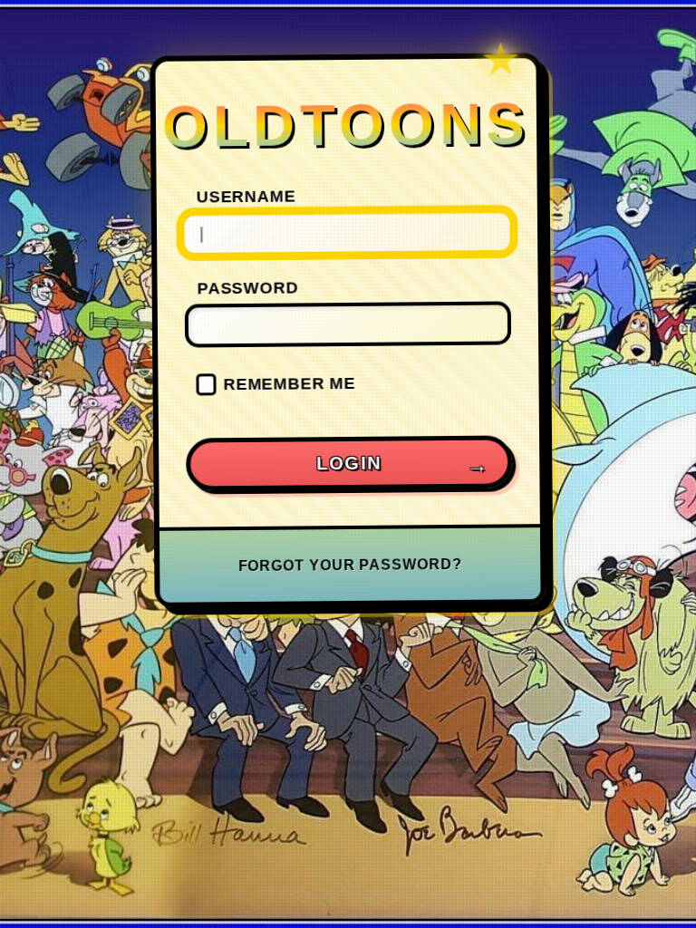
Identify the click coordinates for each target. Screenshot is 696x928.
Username (246, 196)
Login (349, 462)
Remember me (289, 382)
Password (248, 287)
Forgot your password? (350, 565)
